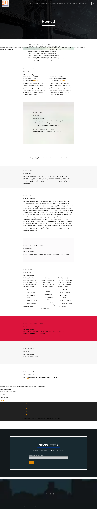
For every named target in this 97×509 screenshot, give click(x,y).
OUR (63, 80)
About (35, 80)
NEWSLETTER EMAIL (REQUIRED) (36, 455)
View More (26, 378)
